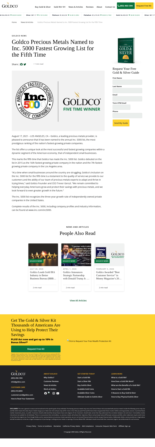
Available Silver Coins (86, 393)
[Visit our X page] (49, 393)
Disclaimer (57, 426)
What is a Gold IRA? (119, 377)
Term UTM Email (119, 103)
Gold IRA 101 (59, 7)
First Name (117, 78)
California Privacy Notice (71, 426)
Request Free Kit (143, 5)
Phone (115, 111)
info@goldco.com (18, 382)
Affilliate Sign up (124, 426)
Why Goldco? (49, 377)
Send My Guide (121, 123)
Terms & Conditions (45, 426)
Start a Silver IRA (84, 381)
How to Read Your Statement (22, 399)
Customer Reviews (51, 381)
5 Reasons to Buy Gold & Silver (123, 393)
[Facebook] (21, 64)
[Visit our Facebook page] (45, 394)
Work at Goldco (50, 389)
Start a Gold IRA (84, 377)
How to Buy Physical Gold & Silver (124, 397)
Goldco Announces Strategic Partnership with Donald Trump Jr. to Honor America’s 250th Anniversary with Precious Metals (76, 275)
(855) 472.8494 (16, 391)
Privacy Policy (31, 426)
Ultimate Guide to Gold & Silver (90, 397)
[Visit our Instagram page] (53, 394)
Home (14, 22)
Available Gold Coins (86, 389)
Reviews (90, 7)
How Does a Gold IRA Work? (122, 381)
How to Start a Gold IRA (120, 389)
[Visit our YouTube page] (57, 394)
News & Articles (76, 7)
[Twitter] (24, 64)
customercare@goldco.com (22, 395)
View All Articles (78, 300)
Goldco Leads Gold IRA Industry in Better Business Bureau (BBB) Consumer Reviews (42, 275)
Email (115, 95)
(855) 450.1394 (126, 5)
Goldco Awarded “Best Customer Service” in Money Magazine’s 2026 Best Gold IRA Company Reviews (109, 275)
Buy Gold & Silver (84, 385)
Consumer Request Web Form (106, 426)
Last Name (117, 86)
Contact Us (110, 7)
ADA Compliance (88, 426)
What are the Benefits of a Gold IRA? (125, 385)
